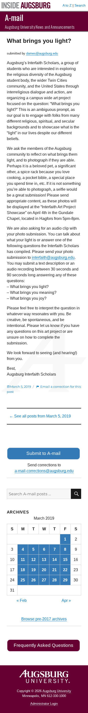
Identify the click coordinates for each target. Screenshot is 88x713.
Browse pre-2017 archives (44, 619)
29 (65, 580)
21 (54, 570)
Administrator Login (44, 703)
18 (23, 570)
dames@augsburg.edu (42, 53)
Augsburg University (57, 691)
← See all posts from (40, 416)
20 (44, 570)
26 (33, 580)
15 (65, 560)
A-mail (14, 17)
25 (23, 580)
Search (80, 5)
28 (54, 580)
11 (23, 560)
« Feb (22, 600)
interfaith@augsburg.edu (53, 257)
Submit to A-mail (43, 453)
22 (65, 570)
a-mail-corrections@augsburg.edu (44, 471)
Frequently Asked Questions (43, 645)
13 (44, 560)
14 (54, 560)
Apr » (66, 600)
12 (33, 560)
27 (44, 580)
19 (33, 570)
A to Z (67, 5)
